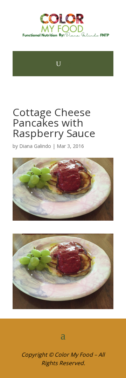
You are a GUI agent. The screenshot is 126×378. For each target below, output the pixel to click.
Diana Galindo (35, 146)
